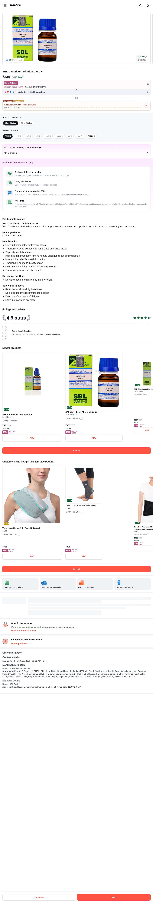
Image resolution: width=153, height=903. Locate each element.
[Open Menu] (5, 5)
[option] (10, 123)
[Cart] (147, 5)
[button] (142, 58)
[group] (76, 38)
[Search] (139, 5)
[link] (15, 5)
